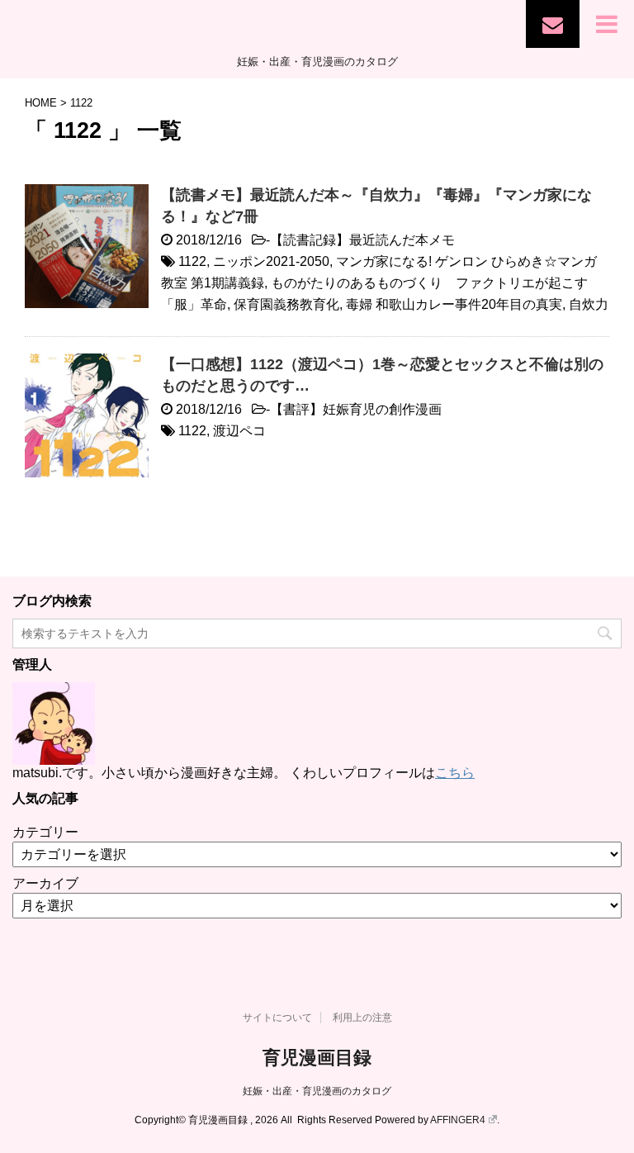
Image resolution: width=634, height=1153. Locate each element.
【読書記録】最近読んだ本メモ (362, 240)
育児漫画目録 (317, 1057)
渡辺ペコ (239, 431)
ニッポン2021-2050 (271, 261)
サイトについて (277, 1017)
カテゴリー (45, 832)
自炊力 (588, 304)
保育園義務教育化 (286, 304)
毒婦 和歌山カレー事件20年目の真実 (454, 304)
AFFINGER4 (457, 1120)
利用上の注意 (362, 1017)
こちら (455, 773)
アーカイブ (45, 883)
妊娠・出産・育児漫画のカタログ (317, 1091)
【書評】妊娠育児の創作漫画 (356, 409)
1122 (192, 261)
